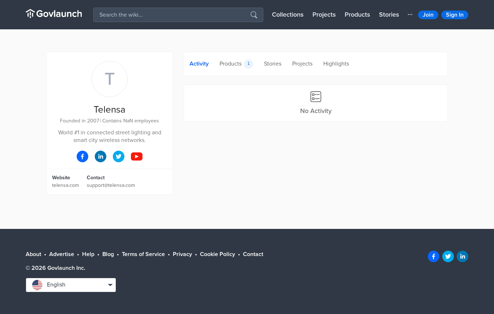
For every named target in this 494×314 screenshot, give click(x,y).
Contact (253, 254)
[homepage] (54, 13)
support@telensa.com (111, 185)
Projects (324, 14)
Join (428, 14)
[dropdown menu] (410, 14)
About (33, 254)
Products (357, 14)
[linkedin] (462, 256)
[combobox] (71, 285)
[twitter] (448, 256)
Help (88, 254)
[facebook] (433, 256)
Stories (389, 14)
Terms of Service (143, 254)
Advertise (61, 254)
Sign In (455, 14)
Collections (288, 14)
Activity (199, 63)
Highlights (336, 63)
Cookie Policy (217, 254)
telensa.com (65, 185)
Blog (108, 254)
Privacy (182, 254)
